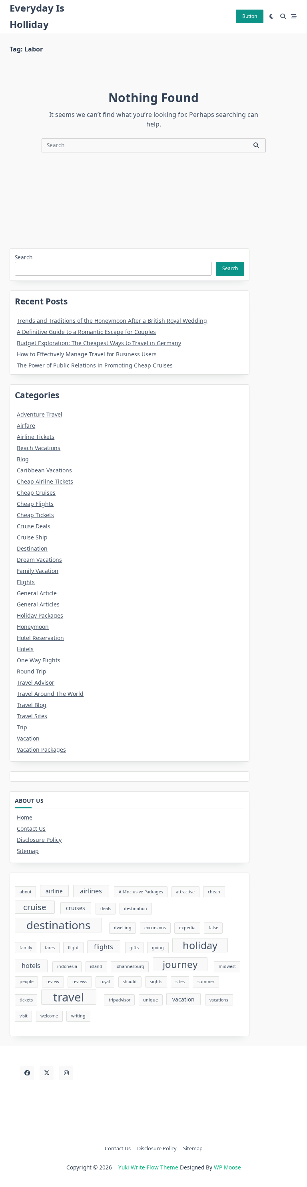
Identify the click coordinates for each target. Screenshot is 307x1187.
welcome (49, 1016)
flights (103, 946)
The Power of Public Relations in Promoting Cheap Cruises (95, 365)
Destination (32, 548)
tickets (26, 1000)
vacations (218, 1000)
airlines (91, 891)
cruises (75, 908)
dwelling (123, 927)
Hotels (25, 649)
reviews (79, 981)
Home (24, 817)
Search (23, 257)
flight (73, 947)
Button (249, 16)
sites (180, 981)
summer (205, 981)
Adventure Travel (39, 414)
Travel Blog (31, 705)
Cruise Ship (32, 537)
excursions (155, 927)
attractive (185, 892)
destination (135, 908)
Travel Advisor (35, 682)
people (27, 981)
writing (78, 1016)
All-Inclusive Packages (141, 892)
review (52, 981)
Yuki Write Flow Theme (148, 1167)
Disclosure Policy (39, 839)
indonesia (67, 966)
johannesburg (130, 966)
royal (105, 981)
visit (24, 1016)
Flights (26, 582)
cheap (214, 892)
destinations (58, 925)
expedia (187, 927)
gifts (134, 947)
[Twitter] (47, 1073)
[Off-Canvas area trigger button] (294, 16)
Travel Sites (32, 716)
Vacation (28, 738)
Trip (22, 727)
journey (180, 964)
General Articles (38, 604)
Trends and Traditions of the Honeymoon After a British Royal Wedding (112, 320)
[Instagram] (66, 1073)
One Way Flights (38, 660)
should (130, 981)
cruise (34, 906)
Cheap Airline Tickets (45, 481)
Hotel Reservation (40, 638)
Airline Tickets (35, 436)
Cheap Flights (35, 504)
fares (50, 947)
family (26, 947)
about (26, 892)
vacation (183, 999)
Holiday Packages (40, 615)
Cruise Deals (33, 526)
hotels (31, 965)
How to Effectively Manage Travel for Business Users (87, 354)
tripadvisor (119, 1000)
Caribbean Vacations (44, 470)
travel (68, 997)
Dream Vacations (39, 559)
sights (156, 981)
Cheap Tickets (35, 515)
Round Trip (31, 671)
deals (105, 908)
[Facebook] (27, 1073)
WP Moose (227, 1167)
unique (150, 1000)
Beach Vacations (38, 448)
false (213, 927)
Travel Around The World (50, 693)
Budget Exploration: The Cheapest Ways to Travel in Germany (99, 343)
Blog (23, 459)
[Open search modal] (283, 16)
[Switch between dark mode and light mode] (271, 16)
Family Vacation (37, 571)
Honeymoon (33, 626)
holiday (200, 945)
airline (54, 891)
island (96, 966)
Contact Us (31, 828)
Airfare (26, 425)
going (158, 947)
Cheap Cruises (36, 492)
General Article (37, 593)
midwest (227, 966)
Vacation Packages (41, 749)
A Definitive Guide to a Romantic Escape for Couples (86, 332)
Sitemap (28, 851)
